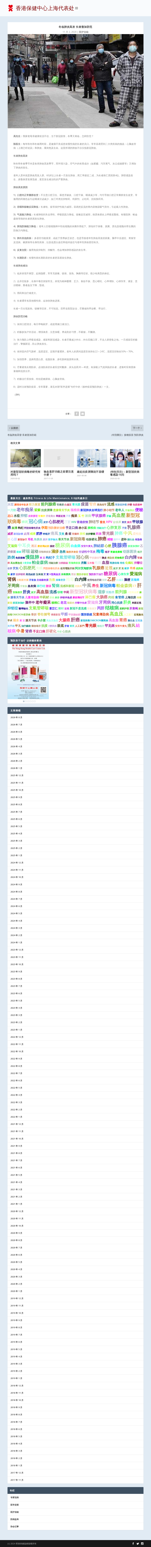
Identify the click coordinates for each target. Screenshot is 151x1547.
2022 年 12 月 (16, 1037)
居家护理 (124, 608)
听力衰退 (34, 504)
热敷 (52, 579)
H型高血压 (55, 574)
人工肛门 (128, 614)
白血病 (76, 545)
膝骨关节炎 (17, 597)
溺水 (16, 620)
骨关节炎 (63, 539)
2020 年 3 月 (16, 1276)
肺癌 (119, 533)
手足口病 (72, 528)
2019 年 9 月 (16, 1320)
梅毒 (100, 551)
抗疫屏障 (46, 510)
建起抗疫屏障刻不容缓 (90, 471)
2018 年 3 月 (16, 1450)
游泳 (48, 586)
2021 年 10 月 (16, 1138)
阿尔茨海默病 (83, 568)
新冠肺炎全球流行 (91, 510)
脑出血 (131, 620)
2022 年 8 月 (16, 1066)
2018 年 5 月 (16, 1436)
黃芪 (124, 522)
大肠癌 (102, 596)
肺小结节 (109, 510)
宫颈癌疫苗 (74, 562)
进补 (124, 539)
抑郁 (24, 515)
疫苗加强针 (134, 546)
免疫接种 (137, 504)
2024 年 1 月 (16, 942)
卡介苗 (41, 620)
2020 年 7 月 (16, 1247)
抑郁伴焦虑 (66, 597)
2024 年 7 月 (16, 898)
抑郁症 (13, 608)
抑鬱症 (138, 563)
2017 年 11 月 (16, 1480)
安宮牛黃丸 (87, 546)
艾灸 (61, 534)
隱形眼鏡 (86, 614)
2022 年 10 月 (16, 1051)
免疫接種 (20, 557)
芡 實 (46, 574)
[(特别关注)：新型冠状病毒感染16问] (125, 458)
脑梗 (127, 579)
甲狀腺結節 (74, 614)
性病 (98, 562)
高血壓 (118, 515)
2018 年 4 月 (16, 1443)
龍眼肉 (70, 602)
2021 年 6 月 (16, 1167)
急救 (63, 551)
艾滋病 (12, 545)
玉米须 (39, 574)
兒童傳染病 (101, 614)
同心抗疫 (117, 602)
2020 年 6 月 (16, 1254)
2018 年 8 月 (16, 1414)
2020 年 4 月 (16, 1269)
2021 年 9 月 (16, 1145)
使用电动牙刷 (94, 579)
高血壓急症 (16, 562)
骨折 (34, 614)
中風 (86, 585)
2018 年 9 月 (16, 1407)
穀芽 (126, 568)
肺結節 (98, 545)
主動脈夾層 (22, 579)
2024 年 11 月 (16, 869)
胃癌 (123, 619)
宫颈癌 (135, 580)
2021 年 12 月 (16, 1124)
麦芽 (45, 522)
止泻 (26, 534)
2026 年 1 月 (16, 768)
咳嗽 (60, 592)
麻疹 (57, 597)
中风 (127, 533)
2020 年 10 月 (16, 1225)
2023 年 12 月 (16, 949)
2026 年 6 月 (16, 731)
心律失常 (123, 574)
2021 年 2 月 (16, 1196)
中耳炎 (24, 545)
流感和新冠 (67, 586)
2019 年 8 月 (16, 1327)
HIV (73, 522)
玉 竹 (81, 516)
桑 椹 (68, 534)
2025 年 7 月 (16, 811)
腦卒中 (116, 539)
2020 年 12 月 (16, 1211)
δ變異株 (52, 626)
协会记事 (14, 1526)
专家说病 (14, 1497)
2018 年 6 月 (16, 1429)
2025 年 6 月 (16, 819)
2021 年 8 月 (16, 1153)
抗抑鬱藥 (90, 533)
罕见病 (110, 625)
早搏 (132, 568)
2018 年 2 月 (16, 1458)
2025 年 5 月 (16, 826)
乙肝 (111, 579)
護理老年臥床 (21, 504)
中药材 (44, 597)
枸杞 (20, 528)
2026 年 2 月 (16, 760)
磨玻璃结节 (78, 597)
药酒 (98, 534)
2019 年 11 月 (16, 1305)
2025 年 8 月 (16, 804)
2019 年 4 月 (16, 1356)
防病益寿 (14, 1519)
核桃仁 (55, 602)
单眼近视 (136, 602)
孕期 (44, 527)
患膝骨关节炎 (61, 510)
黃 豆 (42, 557)
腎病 (56, 585)
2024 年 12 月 (16, 862)
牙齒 (108, 516)
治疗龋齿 (26, 626)
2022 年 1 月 (16, 1116)
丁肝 (68, 522)
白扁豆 (68, 504)
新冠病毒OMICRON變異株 (94, 620)
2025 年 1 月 (16, 855)
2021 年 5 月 (16, 1175)
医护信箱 (83, 32)
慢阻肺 (32, 557)
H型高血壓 (133, 592)
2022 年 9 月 (16, 1058)
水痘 (11, 504)
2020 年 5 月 (16, 1262)
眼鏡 (19, 551)
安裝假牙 (17, 592)
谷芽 (10, 568)
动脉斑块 (130, 551)
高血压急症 (52, 620)
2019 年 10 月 (16, 1313)
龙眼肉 (78, 586)
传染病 (138, 539)
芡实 (15, 568)
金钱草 (117, 522)
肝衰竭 (133, 608)
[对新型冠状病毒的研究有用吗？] (25, 458)
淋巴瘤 (90, 597)
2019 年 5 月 (16, 1349)
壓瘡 (73, 574)
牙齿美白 (50, 516)
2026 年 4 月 (16, 746)
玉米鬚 (90, 562)
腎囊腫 (60, 504)
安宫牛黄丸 (121, 626)
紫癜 (37, 509)
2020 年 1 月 (16, 1291)
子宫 (68, 516)
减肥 (10, 534)
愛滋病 (136, 573)
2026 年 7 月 (16, 724)
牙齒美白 (129, 510)
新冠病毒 (77, 538)
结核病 (112, 607)
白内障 (81, 579)
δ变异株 (27, 562)
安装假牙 (92, 608)
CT (134, 586)
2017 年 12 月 (16, 1472)
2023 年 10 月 (16, 964)
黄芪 (72, 626)
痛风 (131, 625)
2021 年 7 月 (16, 1160)
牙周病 (13, 585)
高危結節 (30, 574)
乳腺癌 (134, 527)
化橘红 (129, 563)
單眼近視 (60, 516)
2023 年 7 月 (16, 986)
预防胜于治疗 (96, 574)
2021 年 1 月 (16, 1203)
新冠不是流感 (78, 608)
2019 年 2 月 (16, 1371)
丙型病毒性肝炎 (32, 527)
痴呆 (74, 516)
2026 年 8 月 (16, 717)
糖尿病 (62, 545)
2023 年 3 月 (16, 1015)
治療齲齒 (63, 562)
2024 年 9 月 (16, 884)
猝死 (25, 522)
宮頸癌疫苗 (45, 551)
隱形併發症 (82, 574)
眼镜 (52, 597)
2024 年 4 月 (16, 920)
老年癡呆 (43, 602)
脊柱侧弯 (43, 614)
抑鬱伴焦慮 (81, 602)
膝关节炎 (31, 620)
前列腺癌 (48, 504)
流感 (110, 503)
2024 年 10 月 (16, 877)
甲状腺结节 (95, 557)
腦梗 (52, 546)
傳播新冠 (55, 614)
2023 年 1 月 (16, 1029)
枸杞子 (50, 557)
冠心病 (36, 521)
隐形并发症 (72, 551)
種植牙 (100, 626)
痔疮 (122, 562)
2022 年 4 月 (16, 1095)
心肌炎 (66, 631)
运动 (34, 551)
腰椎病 (92, 528)
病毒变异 (60, 579)
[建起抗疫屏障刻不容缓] (92, 458)
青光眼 (76, 504)
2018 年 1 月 (16, 1465)
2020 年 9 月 (16, 1233)
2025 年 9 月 (16, 797)
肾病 (12, 579)
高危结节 (101, 504)
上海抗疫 (130, 597)
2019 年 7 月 (16, 1334)
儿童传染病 (32, 597)
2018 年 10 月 (16, 1400)
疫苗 (85, 504)
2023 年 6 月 (16, 993)
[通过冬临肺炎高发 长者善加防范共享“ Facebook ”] (77, 414)
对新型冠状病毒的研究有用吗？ (25, 473)
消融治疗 (101, 527)
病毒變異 (66, 574)
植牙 (107, 551)
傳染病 (110, 557)
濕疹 (55, 551)
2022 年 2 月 (16, 1109)
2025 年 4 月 (16, 833)
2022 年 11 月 (16, 1044)
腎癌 (92, 504)
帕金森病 (40, 562)
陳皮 (104, 557)
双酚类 (110, 592)
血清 (14, 528)
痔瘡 (59, 631)
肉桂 (111, 597)
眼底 (60, 625)
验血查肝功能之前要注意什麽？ (59, 473)
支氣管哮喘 (66, 557)
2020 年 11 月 (16, 1218)
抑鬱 (129, 504)
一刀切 (12, 510)
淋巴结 (41, 586)
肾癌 (28, 631)
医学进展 (14, 1504)
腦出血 (130, 539)
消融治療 (53, 562)
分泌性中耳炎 (87, 552)
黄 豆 (22, 620)
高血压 (116, 614)
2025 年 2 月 (16, 848)
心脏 (14, 539)
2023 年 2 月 (16, 1022)
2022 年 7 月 (16, 1073)
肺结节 (94, 521)
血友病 (32, 586)
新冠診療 (18, 533)
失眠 (39, 568)
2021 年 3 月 (16, 1189)
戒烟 (110, 539)
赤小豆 (83, 528)
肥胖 (39, 533)
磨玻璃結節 (43, 546)
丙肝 (101, 607)
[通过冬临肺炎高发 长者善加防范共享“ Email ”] (83, 414)
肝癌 (75, 619)
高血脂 (42, 591)
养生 (95, 585)
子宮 (124, 527)
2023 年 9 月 (16, 971)
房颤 (84, 563)
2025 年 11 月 (16, 782)
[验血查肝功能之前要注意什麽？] (59, 458)
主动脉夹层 (43, 579)
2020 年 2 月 (16, 1283)
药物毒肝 (119, 557)
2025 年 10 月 (16, 790)
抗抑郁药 (20, 574)
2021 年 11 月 (16, 1131)
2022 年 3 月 (16, 1102)
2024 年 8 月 (16, 891)
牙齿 (66, 626)
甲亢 (18, 626)
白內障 (131, 557)
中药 (66, 592)
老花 (63, 602)
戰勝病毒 (114, 562)
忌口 (10, 516)
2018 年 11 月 (16, 1392)
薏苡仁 (53, 608)
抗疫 (44, 626)
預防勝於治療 (56, 528)
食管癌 (119, 597)
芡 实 (121, 568)
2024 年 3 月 (16, 928)
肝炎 (27, 591)
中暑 (20, 631)
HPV (109, 522)
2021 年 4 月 (16, 1182)
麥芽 (12, 574)
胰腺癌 (119, 544)
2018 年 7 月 (16, 1421)
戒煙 (33, 534)
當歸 (104, 579)
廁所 (45, 539)
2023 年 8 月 (16, 978)
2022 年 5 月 (16, 1087)
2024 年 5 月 (16, 913)
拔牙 (115, 568)
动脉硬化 (91, 539)
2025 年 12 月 (16, 775)
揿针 (61, 608)
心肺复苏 (114, 527)
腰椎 (82, 534)
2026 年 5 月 (16, 739)
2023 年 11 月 (16, 957)
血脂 (105, 562)
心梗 (108, 545)
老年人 (119, 510)
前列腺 (121, 591)
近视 (109, 567)
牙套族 (32, 579)
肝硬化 (51, 631)
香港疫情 (82, 522)
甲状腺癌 (99, 515)
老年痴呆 (25, 509)
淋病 (88, 516)
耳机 (30, 539)
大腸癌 (64, 619)
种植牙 (46, 533)
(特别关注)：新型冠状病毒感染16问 (124, 473)
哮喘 (26, 551)
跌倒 (11, 557)
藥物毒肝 (36, 626)
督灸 (102, 522)
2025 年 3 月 (16, 840)
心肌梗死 (56, 521)
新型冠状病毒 (83, 591)
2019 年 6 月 (16, 1341)
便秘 (139, 509)
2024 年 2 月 (16, 935)
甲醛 (64, 614)
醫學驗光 (23, 608)
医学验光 (53, 539)
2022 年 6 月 (16, 1080)
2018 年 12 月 (16, 1385)
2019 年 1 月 (16, 1378)
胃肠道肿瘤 (121, 504)
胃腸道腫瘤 (116, 551)
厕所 (129, 522)
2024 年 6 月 (16, 906)
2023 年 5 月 (16, 1000)
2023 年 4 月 (16, 1007)
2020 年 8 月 (16, 1240)
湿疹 (101, 591)
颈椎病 (75, 510)
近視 (66, 608)
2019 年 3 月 (16, 1363)
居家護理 (33, 516)
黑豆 (34, 546)
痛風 (54, 533)
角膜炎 (38, 539)
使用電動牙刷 (67, 568)
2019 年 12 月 (16, 1298)
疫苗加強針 (19, 602)
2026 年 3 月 (16, 753)
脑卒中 (30, 602)
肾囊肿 (41, 516)
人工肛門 (79, 626)
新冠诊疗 (22, 539)
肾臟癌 (75, 533)
